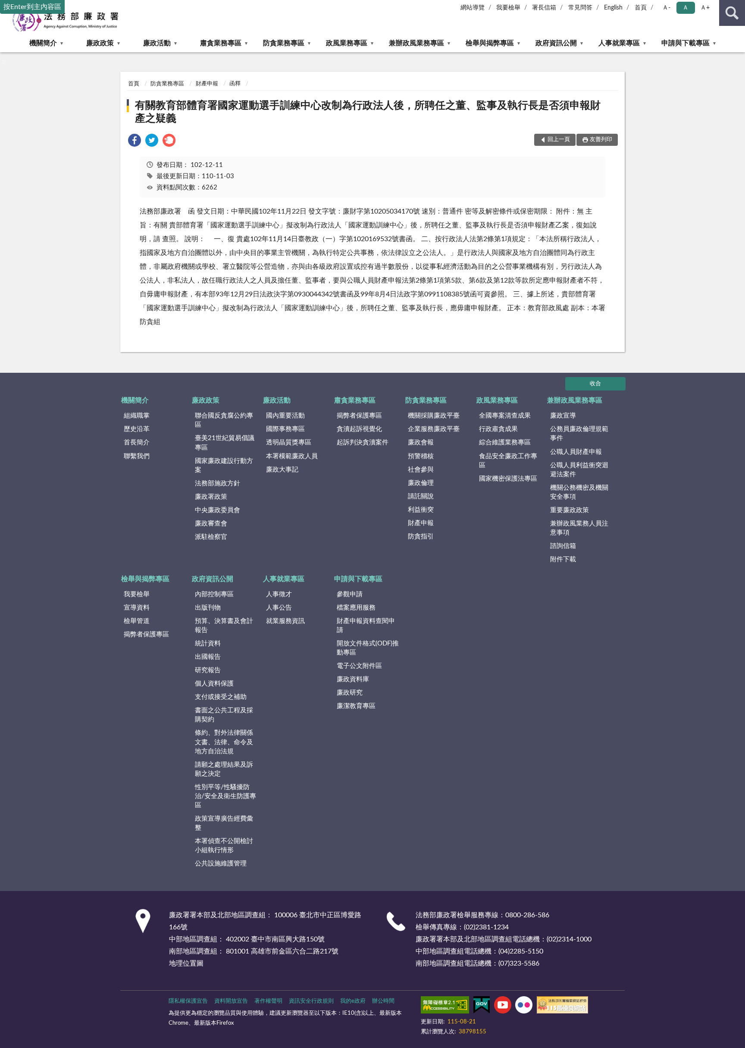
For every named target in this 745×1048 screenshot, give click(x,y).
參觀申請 (350, 594)
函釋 (235, 84)
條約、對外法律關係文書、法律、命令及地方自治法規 (224, 742)
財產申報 (207, 84)
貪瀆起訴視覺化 (359, 429)
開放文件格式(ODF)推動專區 (368, 648)
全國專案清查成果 (505, 415)
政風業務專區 (346, 43)
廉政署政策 (211, 497)
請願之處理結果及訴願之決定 (224, 769)
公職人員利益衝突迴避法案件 (579, 470)
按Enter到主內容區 (32, 6)
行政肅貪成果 (498, 429)
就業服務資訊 (285, 621)
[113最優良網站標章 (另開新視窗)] (562, 1006)
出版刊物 (208, 607)
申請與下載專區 (685, 43)
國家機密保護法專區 (508, 478)
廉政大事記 (282, 469)
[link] (134, 142)
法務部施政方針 (217, 483)
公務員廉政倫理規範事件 (579, 433)
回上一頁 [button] (559, 139)
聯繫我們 (137, 456)
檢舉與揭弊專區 (490, 43)
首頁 (641, 8)
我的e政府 (353, 1001)
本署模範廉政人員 (292, 456)
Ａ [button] (685, 8)
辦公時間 (383, 1001)
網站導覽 (472, 8)
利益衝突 (421, 510)
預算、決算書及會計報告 (224, 625)
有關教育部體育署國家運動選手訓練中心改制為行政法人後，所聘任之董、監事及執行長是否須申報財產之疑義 (368, 112)
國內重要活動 (285, 415)
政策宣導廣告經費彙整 (224, 823)
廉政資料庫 (353, 679)
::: (4, 61)
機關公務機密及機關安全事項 (579, 492)
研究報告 (208, 670)
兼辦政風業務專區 (416, 43)
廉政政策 (100, 43)
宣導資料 (137, 607)
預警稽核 (421, 456)
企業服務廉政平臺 (434, 429)
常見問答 (580, 8)
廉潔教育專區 (356, 706)
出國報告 (208, 657)
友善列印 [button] (601, 139)
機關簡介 (43, 43)
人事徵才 (279, 594)
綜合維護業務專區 (505, 442)
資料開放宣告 (231, 1001)
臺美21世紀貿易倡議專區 (224, 442)
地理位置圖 (186, 963)
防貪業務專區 (283, 43)
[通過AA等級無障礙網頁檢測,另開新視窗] (445, 1006)
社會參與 (421, 469)
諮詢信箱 (563, 546)
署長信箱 (544, 8)
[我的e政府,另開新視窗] (481, 1006)
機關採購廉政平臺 (434, 415)
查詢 (732, 13)
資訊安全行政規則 (311, 1001)
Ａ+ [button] (705, 8)
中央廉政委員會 (217, 510)
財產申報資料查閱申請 (366, 625)
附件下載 (563, 559)
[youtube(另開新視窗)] (502, 1006)
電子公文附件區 (359, 666)
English (613, 8)
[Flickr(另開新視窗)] (523, 1006)
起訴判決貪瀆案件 (362, 442)
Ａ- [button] (666, 8)
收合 (595, 384)
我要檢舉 (508, 8)
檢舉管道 (137, 621)
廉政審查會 (211, 523)
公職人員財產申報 (576, 452)
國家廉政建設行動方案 (224, 465)
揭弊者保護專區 (359, 415)
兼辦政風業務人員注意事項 (579, 528)
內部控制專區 (214, 594)
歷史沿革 (137, 429)
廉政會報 (421, 442)
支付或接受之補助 (221, 697)
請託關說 (421, 496)
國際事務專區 (285, 429)
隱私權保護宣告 (188, 1001)
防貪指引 (421, 536)
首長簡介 (137, 442)
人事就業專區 (619, 43)
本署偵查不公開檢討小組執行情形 (224, 845)
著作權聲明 (268, 1001)
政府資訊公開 (556, 43)
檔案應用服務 (356, 607)
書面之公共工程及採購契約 (224, 715)
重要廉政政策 (569, 510)
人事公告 (279, 607)
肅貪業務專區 (220, 43)
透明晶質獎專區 (288, 442)
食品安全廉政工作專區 (508, 461)
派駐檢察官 (211, 537)
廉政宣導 (563, 415)
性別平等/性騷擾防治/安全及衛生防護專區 (225, 796)
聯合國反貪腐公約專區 (224, 420)
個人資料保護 (214, 683)
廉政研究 (350, 692)
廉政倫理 (421, 483)
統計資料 (208, 643)
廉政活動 (157, 43)
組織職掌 (137, 415)
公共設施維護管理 (221, 863)
